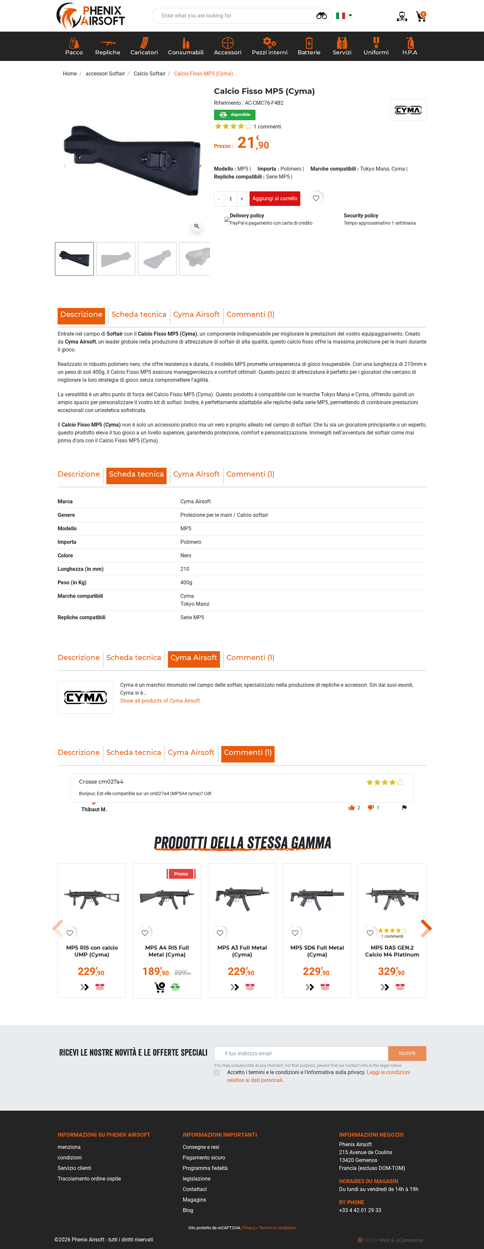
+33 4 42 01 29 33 (360, 1210)
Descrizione (79, 474)
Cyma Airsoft (196, 314)
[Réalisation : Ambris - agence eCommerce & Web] (390, 1240)
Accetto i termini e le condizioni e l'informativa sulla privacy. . (318, 1076)
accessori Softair (105, 73)
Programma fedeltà (205, 1168)
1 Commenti (267, 127)
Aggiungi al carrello (275, 198)
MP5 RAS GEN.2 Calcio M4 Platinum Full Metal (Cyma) (392, 955)
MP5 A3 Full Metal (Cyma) (242, 951)
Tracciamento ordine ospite (89, 1179)
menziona (69, 1147)
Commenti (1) (251, 314)
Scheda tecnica (139, 314)
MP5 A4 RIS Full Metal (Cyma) (167, 951)
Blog (188, 1210)
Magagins (194, 1200)
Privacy (248, 1227)
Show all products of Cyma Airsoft (160, 701)
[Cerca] (322, 15)
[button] (418, 16)
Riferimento (228, 103)
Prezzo (222, 146)
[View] (84, 987)
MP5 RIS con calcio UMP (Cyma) (92, 951)
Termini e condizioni (277, 1227)
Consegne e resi (201, 1147)
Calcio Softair (149, 73)
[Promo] (167, 897)
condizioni (70, 1157)
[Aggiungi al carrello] (159, 987)
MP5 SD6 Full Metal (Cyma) (317, 951)
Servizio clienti (74, 1168)
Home (70, 73)
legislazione (196, 1179)
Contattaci (195, 1189)
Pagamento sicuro (204, 1157)
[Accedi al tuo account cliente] (399, 16)
